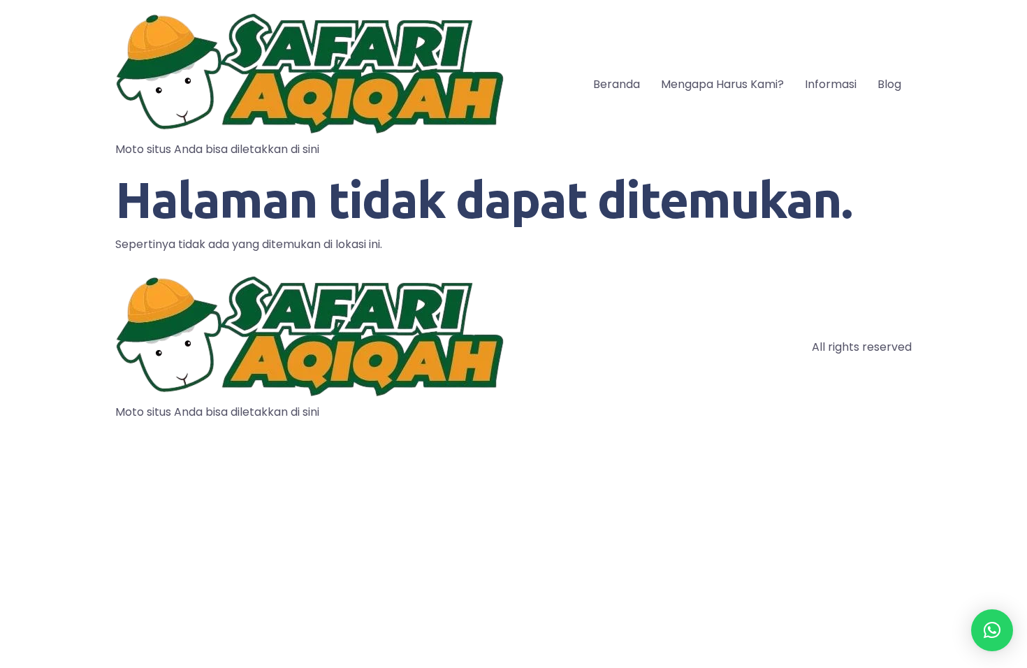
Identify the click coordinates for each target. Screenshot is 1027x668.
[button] (992, 630)
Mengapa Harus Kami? (722, 84)
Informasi (831, 84)
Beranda (616, 84)
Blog (889, 84)
